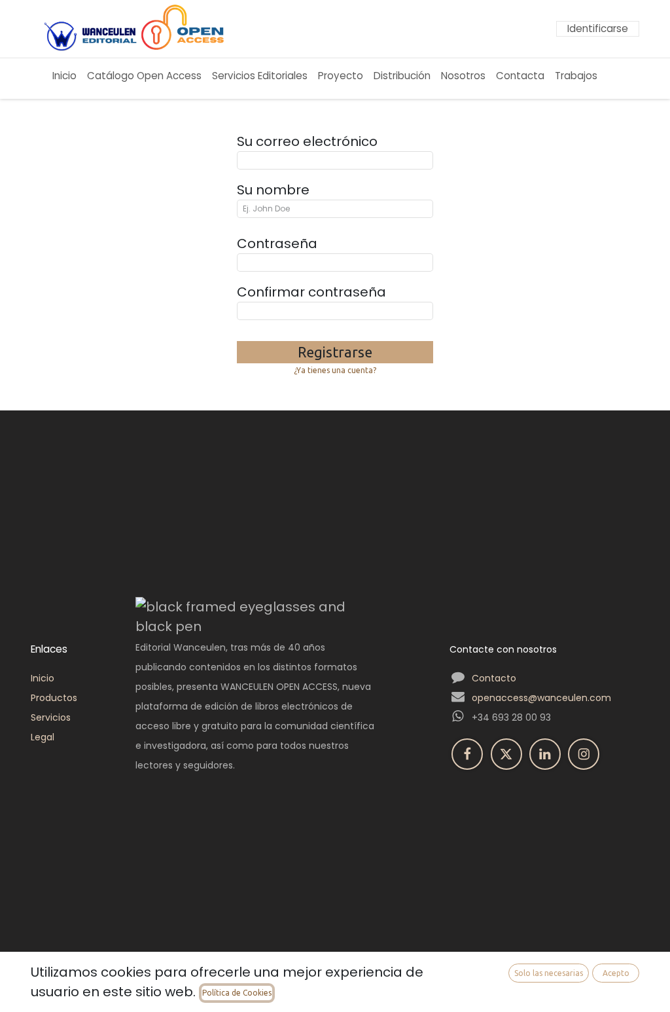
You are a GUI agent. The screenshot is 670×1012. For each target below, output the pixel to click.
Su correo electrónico (307, 141)
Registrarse (335, 352)
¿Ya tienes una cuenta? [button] (335, 370)
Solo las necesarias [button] (548, 973)
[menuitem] (64, 76)
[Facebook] (467, 754)
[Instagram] (583, 754)
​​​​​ (628, 78)
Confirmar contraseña (311, 292)
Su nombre (273, 190)
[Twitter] (506, 754)
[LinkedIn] (545, 754)
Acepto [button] (616, 973)
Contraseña (277, 243)
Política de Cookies (237, 992)
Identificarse (597, 28)
